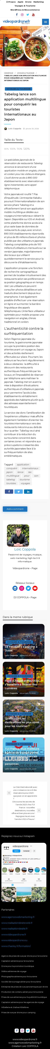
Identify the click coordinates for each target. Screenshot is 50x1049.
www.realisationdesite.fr (14, 928)
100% (13, 149)
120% (26, 148)
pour (26, 475)
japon (9, 472)
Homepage (8, 73)
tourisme (25, 479)
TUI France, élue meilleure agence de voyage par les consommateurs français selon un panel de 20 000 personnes (22, 756)
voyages (25, 483)
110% (19, 148)
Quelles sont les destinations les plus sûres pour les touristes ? (22, 722)
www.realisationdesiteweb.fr (16, 923)
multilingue (12, 475)
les (29, 472)
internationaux (30, 468)
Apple (20, 2)
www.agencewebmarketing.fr (18, 917)
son (36, 475)
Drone (28, 2)
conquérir (11, 468)
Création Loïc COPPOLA (25, 1046)
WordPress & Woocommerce (25, 10)
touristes (11, 483)
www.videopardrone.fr (13, 934)
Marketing (38, 2)
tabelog (10, 479)
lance (20, 472)
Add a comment (15, 509)
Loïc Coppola (15, 128)
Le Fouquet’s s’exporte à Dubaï (21, 648)
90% (6, 149)
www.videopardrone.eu (14, 940)
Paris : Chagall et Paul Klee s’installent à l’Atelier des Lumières (22, 684)
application (23, 464)
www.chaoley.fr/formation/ (16, 946)
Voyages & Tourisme (25, 6)
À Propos (11, 2)
